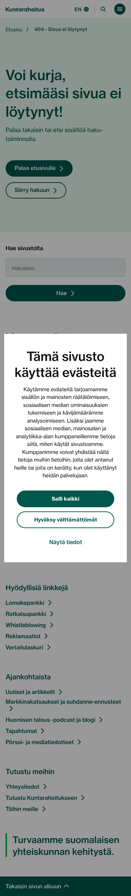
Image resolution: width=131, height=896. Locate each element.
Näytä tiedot (65, 542)
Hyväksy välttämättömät (65, 519)
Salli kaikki (65, 498)
